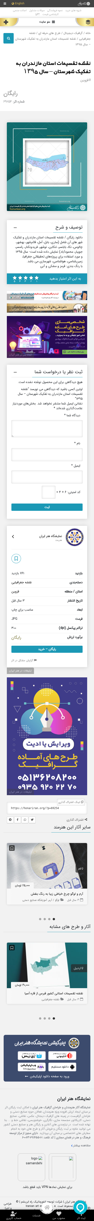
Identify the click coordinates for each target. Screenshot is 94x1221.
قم (79, 869)
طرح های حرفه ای (49, 33)
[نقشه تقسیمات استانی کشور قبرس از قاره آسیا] (47, 966)
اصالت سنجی (20, 10)
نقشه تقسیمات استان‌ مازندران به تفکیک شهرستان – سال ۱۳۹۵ (53, 67)
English (19, 4)
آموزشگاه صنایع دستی (34, 900)
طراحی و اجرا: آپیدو (8, 1208)
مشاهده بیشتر (81, 1146)
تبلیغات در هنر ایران (20, 670)
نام (77, 443)
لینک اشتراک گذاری (69, 802)
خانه (88, 33)
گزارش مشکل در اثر (22, 660)
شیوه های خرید (73, 10)
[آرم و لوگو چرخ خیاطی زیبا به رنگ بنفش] (47, 866)
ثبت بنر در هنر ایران (20, 297)
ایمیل (75, 465)
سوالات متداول (36, 10)
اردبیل (77, 968)
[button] (47, 228)
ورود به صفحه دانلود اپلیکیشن (49, 1076)
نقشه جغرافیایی (21, 582)
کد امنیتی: (73, 492)
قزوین (85, 80)
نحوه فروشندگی (55, 10)
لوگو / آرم (54, 900)
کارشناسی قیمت (50, 14)
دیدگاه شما (72, 415)
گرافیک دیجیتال (73, 33)
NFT (37, 14)
